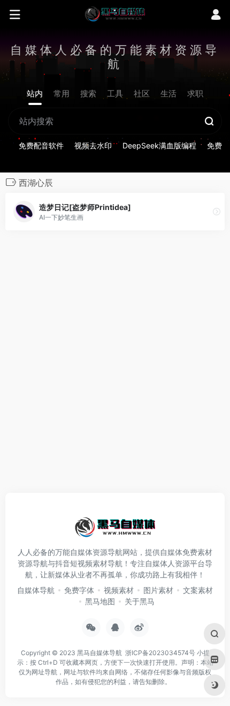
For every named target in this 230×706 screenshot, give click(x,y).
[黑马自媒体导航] (115, 13)
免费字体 (79, 590)
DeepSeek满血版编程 (159, 145)
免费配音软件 (41, 145)
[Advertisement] (115, 365)
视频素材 (119, 590)
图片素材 (158, 590)
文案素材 (198, 590)
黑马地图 (100, 601)
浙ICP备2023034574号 (160, 653)
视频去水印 (93, 145)
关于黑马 (140, 601)
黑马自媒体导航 (99, 653)
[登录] (215, 16)
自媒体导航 (36, 590)
